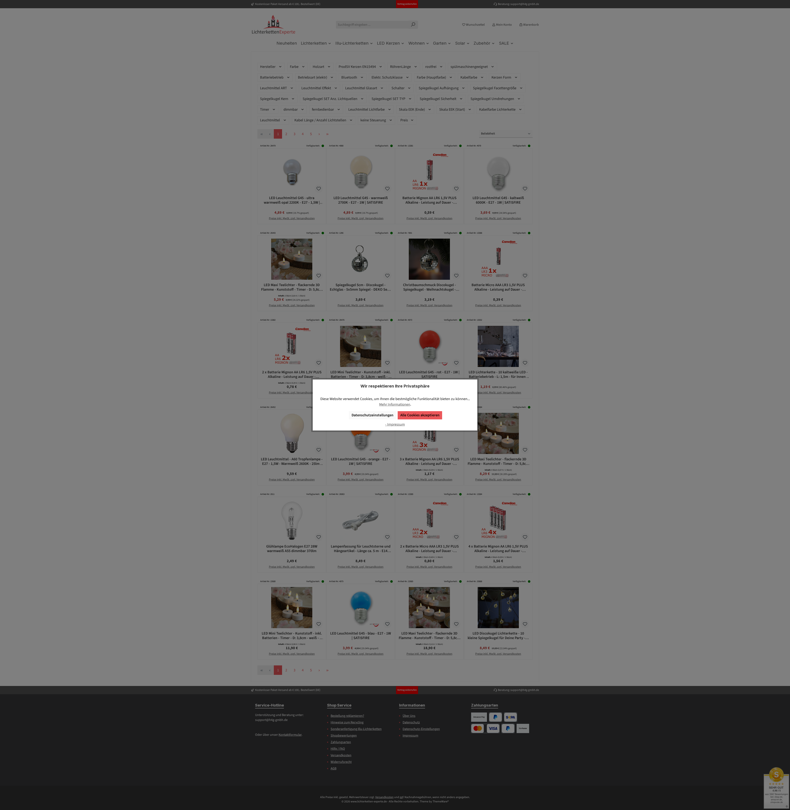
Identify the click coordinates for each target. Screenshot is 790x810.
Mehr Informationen (394, 404)
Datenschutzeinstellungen (372, 415)
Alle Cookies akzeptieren (419, 415)
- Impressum (395, 424)
